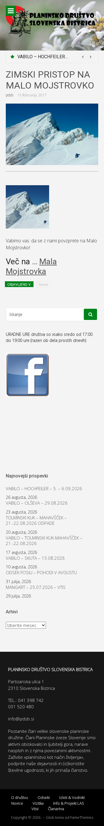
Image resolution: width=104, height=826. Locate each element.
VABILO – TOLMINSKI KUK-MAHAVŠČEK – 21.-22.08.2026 (44, 540)
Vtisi (34, 808)
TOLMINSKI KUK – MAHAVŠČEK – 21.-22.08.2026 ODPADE (36, 520)
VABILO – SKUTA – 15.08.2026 (35, 558)
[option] (55, 57)
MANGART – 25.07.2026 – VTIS (36, 587)
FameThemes (81, 817)
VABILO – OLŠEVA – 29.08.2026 (37, 503)
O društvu (19, 797)
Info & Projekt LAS (68, 803)
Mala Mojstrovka (31, 266)
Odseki (44, 797)
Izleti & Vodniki (72, 797)
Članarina (56, 808)
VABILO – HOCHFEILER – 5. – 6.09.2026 (58, 56)
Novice (43, 284)
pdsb (9, 95)
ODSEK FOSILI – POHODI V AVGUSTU (41, 572)
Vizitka (38, 803)
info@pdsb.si (21, 719)
